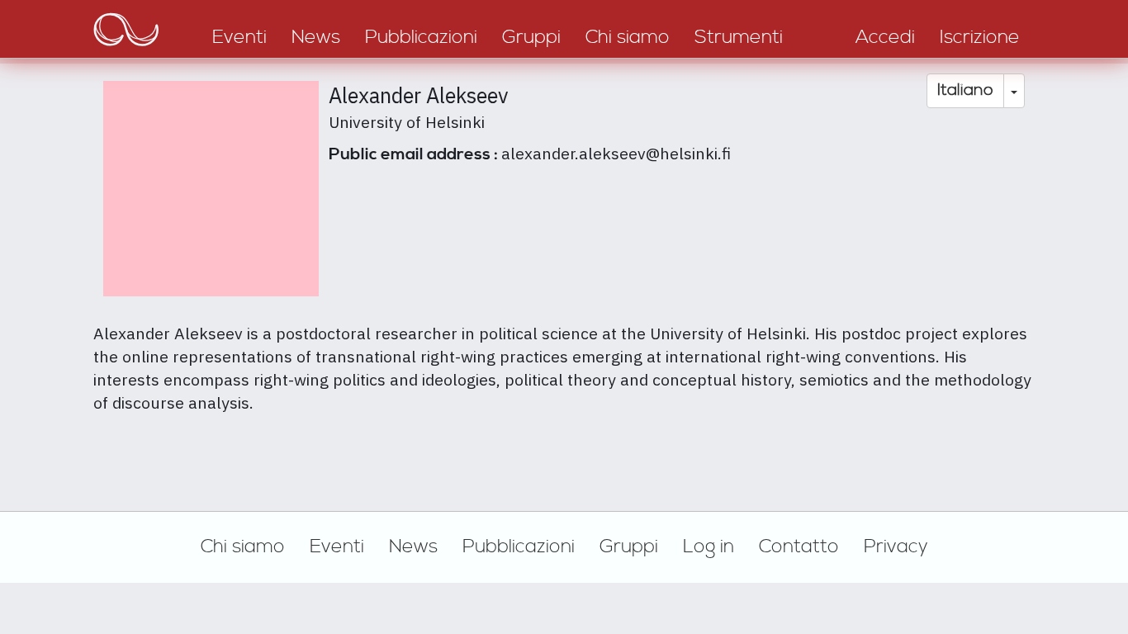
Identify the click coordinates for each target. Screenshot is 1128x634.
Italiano (965, 90)
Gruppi (629, 546)
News (413, 546)
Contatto (799, 546)
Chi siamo (243, 546)
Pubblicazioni (518, 546)
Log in (708, 546)
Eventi (337, 546)
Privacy (896, 546)
